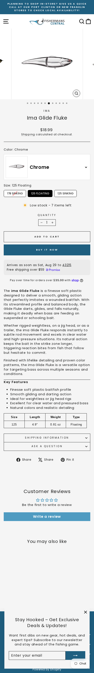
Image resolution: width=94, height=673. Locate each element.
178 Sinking (15, 192)
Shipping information (47, 437)
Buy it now (47, 249)
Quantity (47, 215)
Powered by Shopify (47, 669)
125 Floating (40, 192)
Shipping (28, 134)
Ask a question (47, 446)
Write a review (47, 516)
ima (47, 111)
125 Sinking (65, 192)
